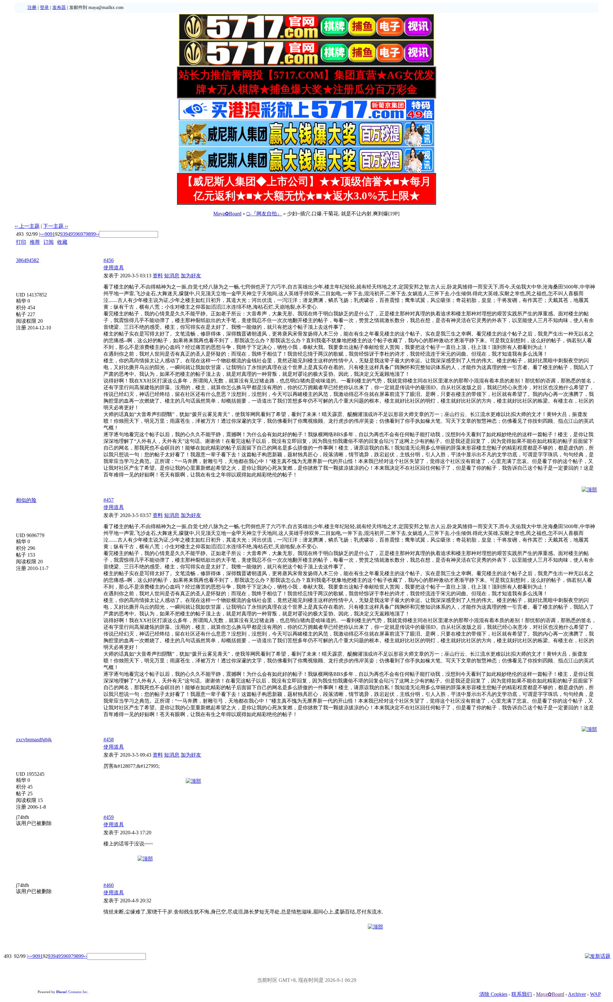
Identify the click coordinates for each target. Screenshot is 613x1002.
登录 (44, 7)
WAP (595, 994)
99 (93, 234)
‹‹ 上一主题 (27, 226)
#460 (108, 885)
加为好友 (191, 275)
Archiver (577, 994)
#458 (108, 739)
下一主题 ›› (55, 226)
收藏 (62, 242)
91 (52, 234)
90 (47, 234)
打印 (21, 242)
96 (77, 234)
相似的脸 (26, 500)
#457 (108, 500)
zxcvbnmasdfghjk (34, 739)
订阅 (48, 242)
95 (72, 234)
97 (83, 234)
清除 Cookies (493, 994)
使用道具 (113, 267)
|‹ (40, 234)
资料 (158, 275)
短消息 (171, 275)
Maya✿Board (227, 213)
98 (88, 234)
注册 (31, 7)
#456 (108, 260)
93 (62, 234)
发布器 (59, 7)
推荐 (35, 242)
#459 (108, 817)
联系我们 (521, 994)
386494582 (27, 260)
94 (67, 234)
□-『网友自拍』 (264, 213)
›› (97, 234)
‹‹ (43, 234)
